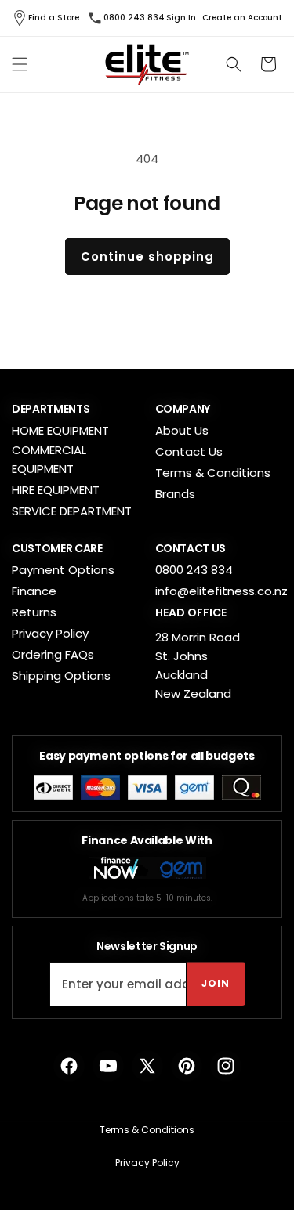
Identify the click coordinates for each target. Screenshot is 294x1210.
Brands (175, 494)
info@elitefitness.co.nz (221, 591)
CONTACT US (191, 548)
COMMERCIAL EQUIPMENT (49, 459)
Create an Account (242, 18)
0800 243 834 (134, 17)
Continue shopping (147, 256)
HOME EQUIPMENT (60, 430)
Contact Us (189, 451)
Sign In (181, 18)
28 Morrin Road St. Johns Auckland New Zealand (197, 665)
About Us (182, 430)
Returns (34, 612)
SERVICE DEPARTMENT (72, 511)
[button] (19, 64)
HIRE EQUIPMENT (56, 490)
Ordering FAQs (53, 654)
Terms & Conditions (212, 472)
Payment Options (63, 570)
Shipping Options (61, 675)
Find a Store (53, 17)
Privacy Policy (50, 633)
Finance (34, 591)
